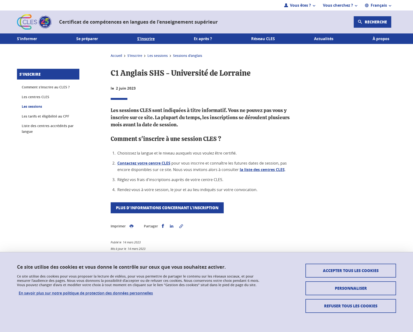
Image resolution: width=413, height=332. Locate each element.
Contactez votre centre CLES (143, 163)
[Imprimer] (131, 226)
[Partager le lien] (181, 226)
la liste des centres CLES (262, 169)
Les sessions (32, 106)
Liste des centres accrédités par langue (48, 128)
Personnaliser (351, 288)
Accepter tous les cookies (351, 270)
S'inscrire (30, 74)
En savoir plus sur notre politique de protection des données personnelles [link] (86, 293)
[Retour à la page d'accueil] (34, 22)
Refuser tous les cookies (350, 306)
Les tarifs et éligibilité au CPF (45, 116)
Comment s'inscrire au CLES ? (46, 87)
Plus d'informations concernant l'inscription (167, 207)
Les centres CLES (35, 97)
